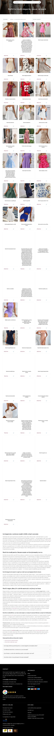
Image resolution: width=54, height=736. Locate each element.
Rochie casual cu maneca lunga (43, 421)
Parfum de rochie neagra (26, 146)
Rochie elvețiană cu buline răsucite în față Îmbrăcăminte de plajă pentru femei (27, 321)
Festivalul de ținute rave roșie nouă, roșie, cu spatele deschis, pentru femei (10, 454)
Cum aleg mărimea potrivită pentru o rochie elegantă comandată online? (20, 645)
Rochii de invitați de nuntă (11, 642)
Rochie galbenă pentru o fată (10, 224)
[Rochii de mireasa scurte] (26, 337)
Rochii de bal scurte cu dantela (43, 147)
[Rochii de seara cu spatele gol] (10, 190)
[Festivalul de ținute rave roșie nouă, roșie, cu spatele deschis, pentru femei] (10, 442)
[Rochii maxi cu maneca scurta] (26, 361)
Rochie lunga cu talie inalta (43, 75)
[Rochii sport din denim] (26, 160)
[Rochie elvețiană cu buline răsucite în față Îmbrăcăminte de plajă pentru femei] (26, 309)
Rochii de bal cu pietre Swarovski (10, 147)
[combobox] (26, 2)
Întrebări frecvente (7, 708)
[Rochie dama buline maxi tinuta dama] (10, 509)
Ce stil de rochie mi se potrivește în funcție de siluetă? (16, 657)
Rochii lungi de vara (43, 452)
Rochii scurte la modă (43, 122)
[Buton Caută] (39, 2)
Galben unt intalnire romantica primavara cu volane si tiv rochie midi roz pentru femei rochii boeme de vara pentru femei (26, 455)
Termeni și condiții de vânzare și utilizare (38, 681)
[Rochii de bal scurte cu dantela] (43, 135)
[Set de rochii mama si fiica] (43, 214)
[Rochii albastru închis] (43, 160)
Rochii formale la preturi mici (43, 347)
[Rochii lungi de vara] (43, 442)
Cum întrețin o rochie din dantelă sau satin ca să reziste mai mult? (19, 653)
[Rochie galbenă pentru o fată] (10, 214)
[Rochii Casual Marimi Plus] (10, 470)
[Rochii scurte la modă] (43, 112)
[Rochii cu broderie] (10, 278)
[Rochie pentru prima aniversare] (10, 29)
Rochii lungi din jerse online (43, 371)
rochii (12, 615)
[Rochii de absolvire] (26, 112)
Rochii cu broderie (10, 288)
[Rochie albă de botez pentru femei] (26, 214)
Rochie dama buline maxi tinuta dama (10, 520)
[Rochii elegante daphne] (26, 65)
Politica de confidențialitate (34, 677)
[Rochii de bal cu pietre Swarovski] (10, 135)
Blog (29, 673)
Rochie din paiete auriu (43, 288)
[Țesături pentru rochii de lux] (10, 309)
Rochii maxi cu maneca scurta (26, 372)
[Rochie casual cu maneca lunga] (43, 410)
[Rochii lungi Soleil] (26, 190)
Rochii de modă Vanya (10, 371)
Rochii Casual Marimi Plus (10, 480)
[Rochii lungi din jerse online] (43, 361)
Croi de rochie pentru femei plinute (43, 396)
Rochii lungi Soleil (26, 200)
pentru (49, 540)
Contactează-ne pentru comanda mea (12, 683)
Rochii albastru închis (43, 170)
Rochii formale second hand (10, 248)
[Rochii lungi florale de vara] (10, 337)
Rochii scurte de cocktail (10, 395)
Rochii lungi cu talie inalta (43, 39)
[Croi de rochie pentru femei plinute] (43, 385)
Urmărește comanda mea (9, 681)
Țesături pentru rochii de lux (10, 319)
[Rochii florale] (10, 65)
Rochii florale (10, 75)
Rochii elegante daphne (26, 75)
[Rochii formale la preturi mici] (43, 337)
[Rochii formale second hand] (10, 238)
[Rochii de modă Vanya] (10, 361)
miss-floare (14, 608)
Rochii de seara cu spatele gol (10, 200)
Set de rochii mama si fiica (43, 224)
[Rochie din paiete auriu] (43, 278)
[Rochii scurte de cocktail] (10, 385)
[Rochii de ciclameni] (10, 112)
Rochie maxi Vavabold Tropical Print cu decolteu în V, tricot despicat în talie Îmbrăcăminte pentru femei (43, 250)
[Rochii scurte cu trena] (26, 88)
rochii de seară (38, 630)
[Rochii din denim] (43, 470)
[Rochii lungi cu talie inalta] (43, 29)
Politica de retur (7, 714)
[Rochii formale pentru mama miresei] (10, 410)
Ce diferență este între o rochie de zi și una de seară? (16, 649)
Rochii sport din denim (26, 170)
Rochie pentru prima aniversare (10, 40)
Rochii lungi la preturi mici (43, 200)
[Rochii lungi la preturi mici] (43, 190)
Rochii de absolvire (26, 122)
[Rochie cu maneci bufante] (10, 88)
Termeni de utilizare (8, 712)
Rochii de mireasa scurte (26, 347)
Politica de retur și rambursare (35, 679)
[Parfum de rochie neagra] (26, 135)
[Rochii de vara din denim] (43, 88)
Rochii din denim (43, 480)
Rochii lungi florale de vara (10, 347)
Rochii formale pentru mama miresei (10, 421)
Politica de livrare (32, 675)
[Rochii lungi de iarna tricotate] (26, 385)
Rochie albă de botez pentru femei (26, 225)
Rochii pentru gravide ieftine (11, 640)
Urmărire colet (6, 710)
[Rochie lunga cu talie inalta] (43, 65)
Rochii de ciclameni (10, 122)
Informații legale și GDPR (34, 683)
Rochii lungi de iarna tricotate (27, 396)
